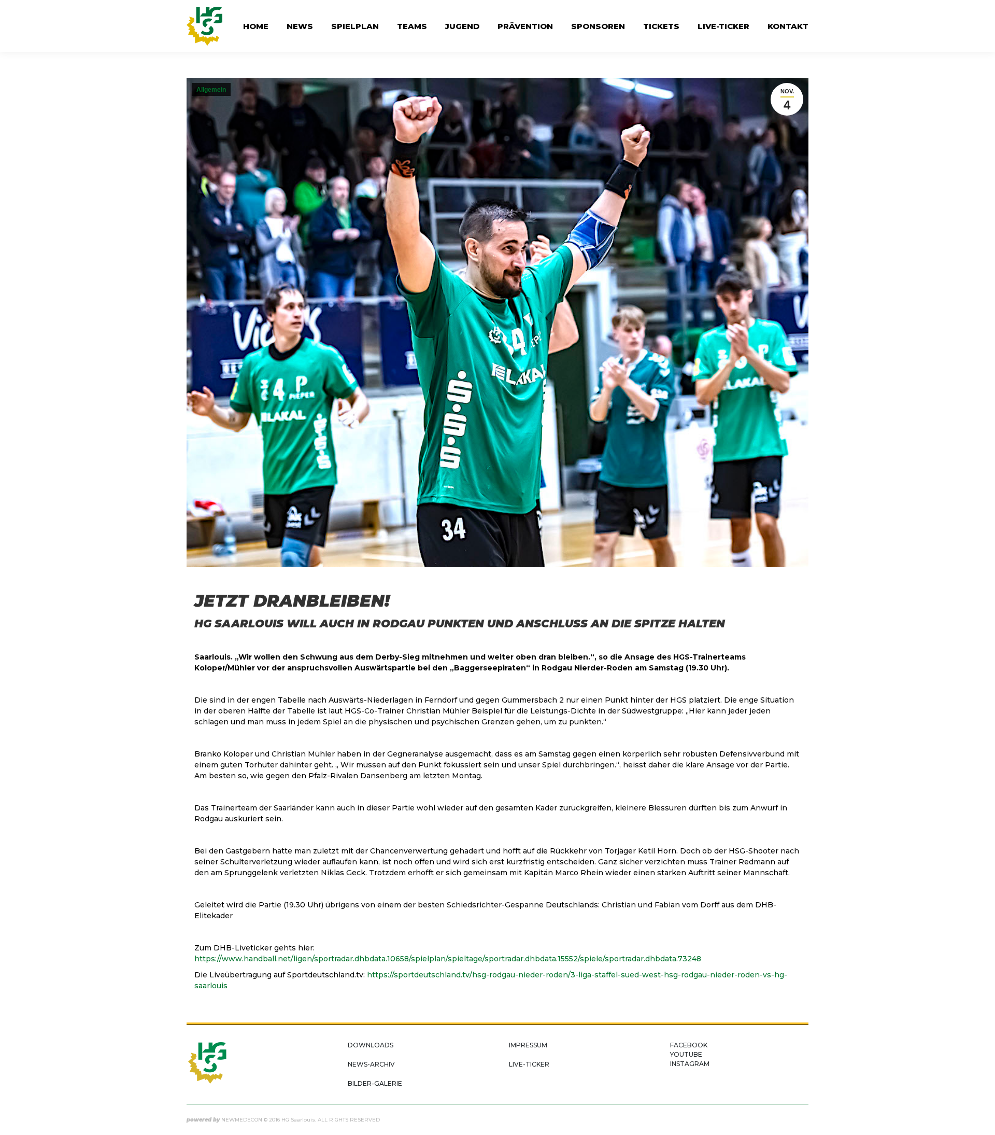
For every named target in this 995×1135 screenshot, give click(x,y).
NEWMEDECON (241, 1119)
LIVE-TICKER (529, 1064)
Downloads (370, 1045)
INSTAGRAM (689, 1064)
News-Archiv (371, 1064)
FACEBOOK (688, 1045)
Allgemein (211, 89)
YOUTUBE (686, 1054)
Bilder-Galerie (375, 1083)
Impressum (528, 1045)
